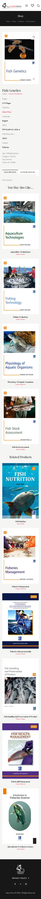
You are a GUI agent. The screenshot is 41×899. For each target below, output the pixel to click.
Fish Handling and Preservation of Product (20, 717)
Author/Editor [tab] (27, 172)
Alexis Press (6, 112)
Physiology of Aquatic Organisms (20, 382)
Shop (14, 21)
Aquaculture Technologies (20, 252)
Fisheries (21, 21)
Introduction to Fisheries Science (20, 847)
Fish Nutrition (20, 522)
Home (8, 21)
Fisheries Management (20, 587)
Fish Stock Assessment (20, 447)
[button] (33, 37)
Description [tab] (10, 172)
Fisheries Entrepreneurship (20, 652)
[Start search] (38, 5)
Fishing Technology (20, 317)
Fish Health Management (20, 782)
